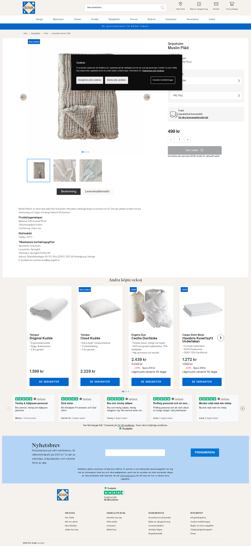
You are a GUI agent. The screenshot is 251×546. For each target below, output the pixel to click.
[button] (163, 8)
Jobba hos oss (72, 530)
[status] (179, 140)
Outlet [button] (212, 19)
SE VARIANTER (49, 382)
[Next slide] (147, 97)
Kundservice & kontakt (160, 518)
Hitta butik (112, 522)
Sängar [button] (39, 19)
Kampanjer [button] (171, 19)
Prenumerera (205, 452)
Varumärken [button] (193, 19)
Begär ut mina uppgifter (202, 526)
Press (193, 534)
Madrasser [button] (58, 19)
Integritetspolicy (198, 518)
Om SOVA (69, 518)
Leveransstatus (156, 526)
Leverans (111, 526)
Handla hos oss (114, 518)
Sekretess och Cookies (153, 71)
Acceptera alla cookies (89, 80)
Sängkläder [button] (114, 19)
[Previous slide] (30, 338)
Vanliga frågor (155, 530)
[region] (126, 72)
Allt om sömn (71, 522)
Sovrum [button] (134, 19)
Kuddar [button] (95, 19)
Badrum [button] (152, 19)
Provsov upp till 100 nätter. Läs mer (136, 26)
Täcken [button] (77, 19)
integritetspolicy (128, 476)
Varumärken (71, 526)
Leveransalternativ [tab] (97, 191)
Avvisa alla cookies (116, 80)
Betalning (111, 530)
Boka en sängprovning (159, 522)
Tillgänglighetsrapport (201, 530)
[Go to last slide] (23, 97)
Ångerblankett (155, 534)
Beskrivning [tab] (68, 191)
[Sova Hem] (29, 8)
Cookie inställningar (163, 80)
